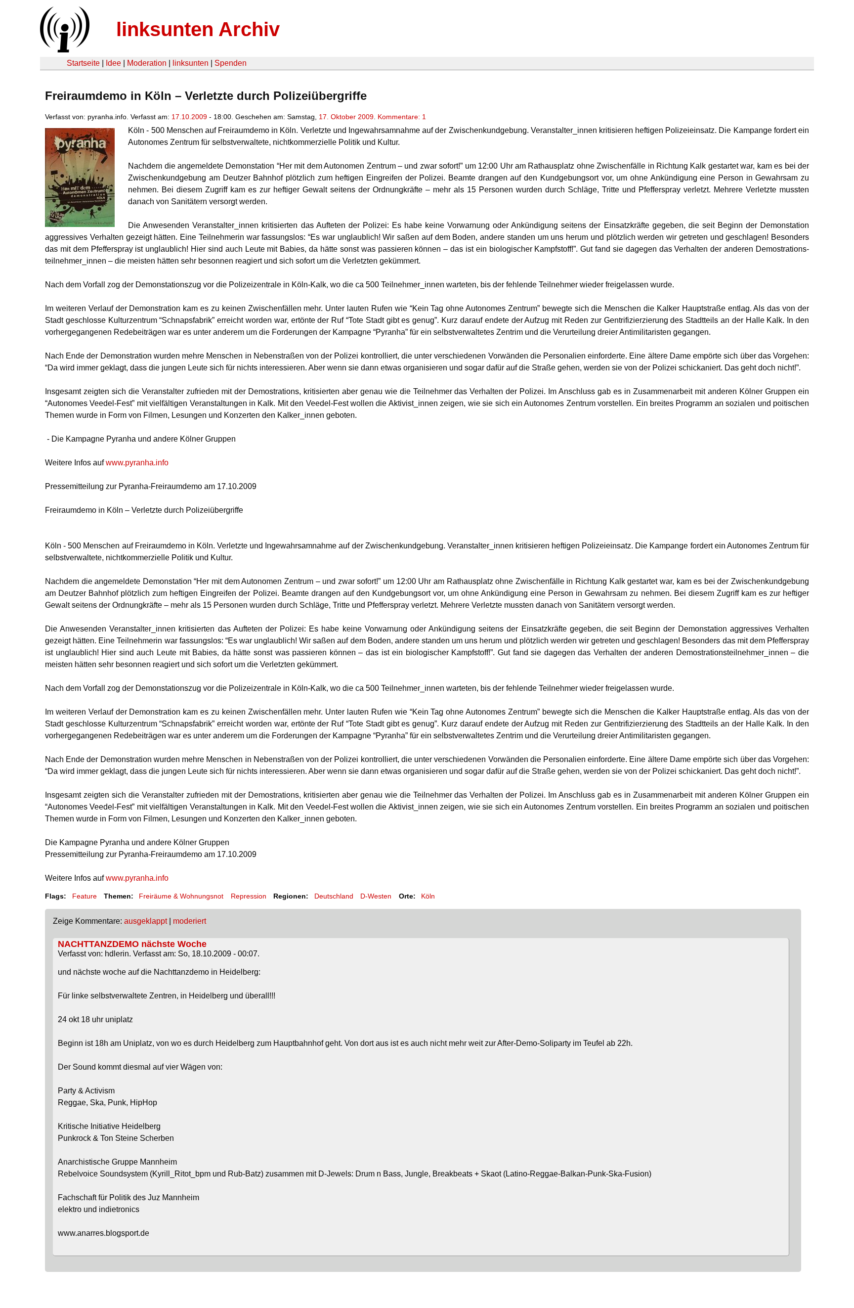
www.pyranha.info (137, 462)
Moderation (147, 63)
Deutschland (333, 896)
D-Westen (375, 896)
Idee (113, 63)
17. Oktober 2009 (346, 117)
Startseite (83, 63)
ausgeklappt (145, 921)
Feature (84, 896)
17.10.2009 (189, 117)
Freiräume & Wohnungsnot (181, 896)
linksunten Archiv (198, 29)
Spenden (230, 63)
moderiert (189, 921)
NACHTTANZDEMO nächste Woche (132, 944)
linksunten (190, 63)
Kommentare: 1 (402, 117)
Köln (428, 896)
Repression (248, 896)
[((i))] (63, 49)
